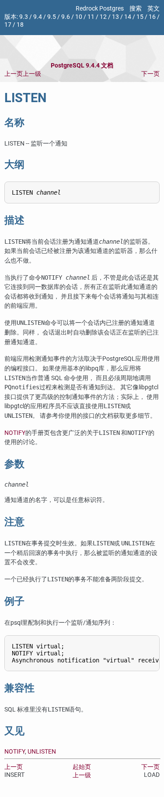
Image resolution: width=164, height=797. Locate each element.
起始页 (82, 767)
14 (127, 17)
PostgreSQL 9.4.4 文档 (82, 65)
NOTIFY (14, 433)
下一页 (150, 74)
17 (7, 24)
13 (115, 17)
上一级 (32, 74)
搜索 (135, 8)
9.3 (23, 17)
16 (152, 17)
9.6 (65, 17)
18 (20, 24)
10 (78, 17)
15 (139, 17)
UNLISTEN (42, 751)
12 (103, 17)
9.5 (51, 17)
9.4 (37, 17)
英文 (153, 8)
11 (90, 17)
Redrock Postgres (100, 8)
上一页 (13, 74)
